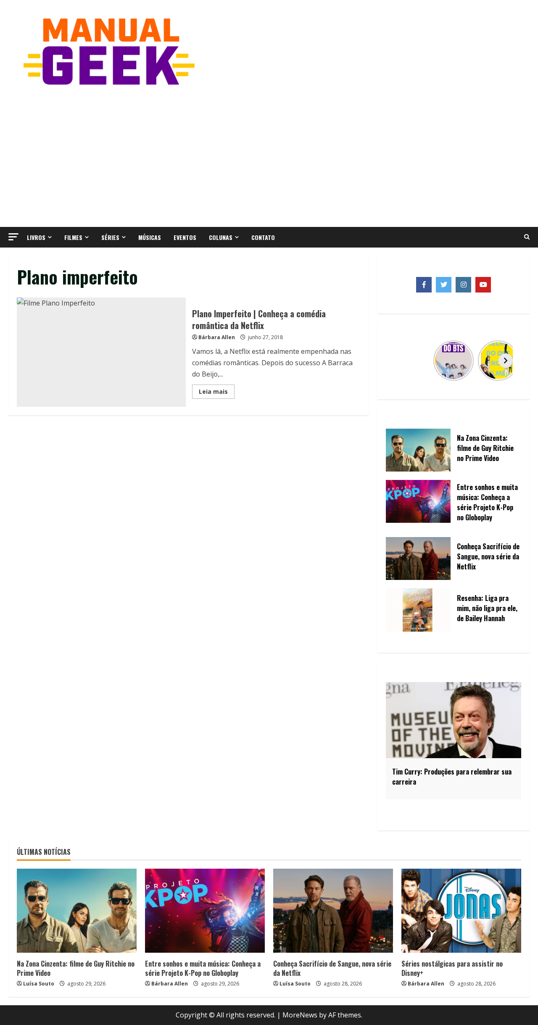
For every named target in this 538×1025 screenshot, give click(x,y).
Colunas (220, 237)
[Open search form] (527, 237)
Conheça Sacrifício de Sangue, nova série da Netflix (332, 968)
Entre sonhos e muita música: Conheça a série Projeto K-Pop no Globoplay (203, 968)
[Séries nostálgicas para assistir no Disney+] (461, 911)
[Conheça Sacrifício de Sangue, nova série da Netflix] (333, 911)
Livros (36, 237)
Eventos (185, 237)
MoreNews (299, 1015)
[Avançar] (505, 360)
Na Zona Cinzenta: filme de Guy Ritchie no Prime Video (75, 968)
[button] (13, 236)
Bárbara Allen (216, 337)
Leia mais (217, 393)
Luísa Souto (38, 983)
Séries (110, 237)
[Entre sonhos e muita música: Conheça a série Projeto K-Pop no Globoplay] (205, 911)
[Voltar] (401, 360)
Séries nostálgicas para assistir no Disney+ (452, 968)
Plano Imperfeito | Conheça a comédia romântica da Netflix (101, 352)
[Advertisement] (269, 155)
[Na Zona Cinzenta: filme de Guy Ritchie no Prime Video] (77, 911)
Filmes (73, 237)
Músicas (149, 237)
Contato (263, 237)
